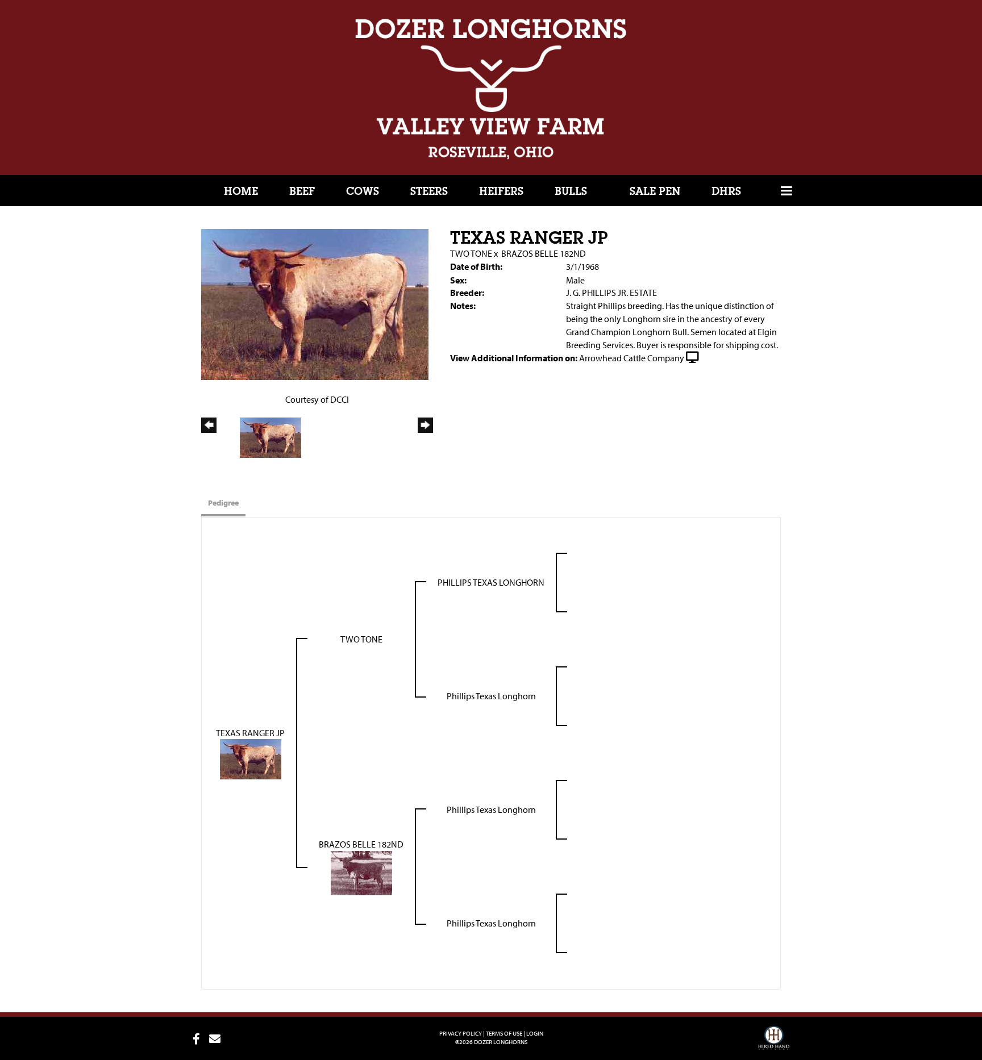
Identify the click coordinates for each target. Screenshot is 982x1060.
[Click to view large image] (314, 303)
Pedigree (223, 503)
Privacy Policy (460, 1033)
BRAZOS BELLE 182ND (543, 253)
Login (534, 1033)
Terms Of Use (504, 1033)
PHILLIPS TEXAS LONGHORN (491, 582)
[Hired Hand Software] (773, 1043)
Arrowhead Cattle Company (631, 358)
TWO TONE (471, 253)
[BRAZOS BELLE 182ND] (361, 872)
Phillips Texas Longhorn (491, 696)
